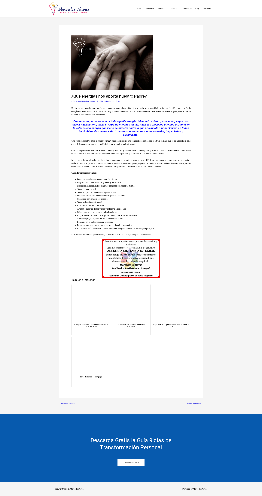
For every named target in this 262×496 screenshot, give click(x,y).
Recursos (188, 9)
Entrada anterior (67, 404)
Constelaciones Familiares (84, 101)
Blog (197, 9)
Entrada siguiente (194, 404)
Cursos (175, 9)
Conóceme (149, 9)
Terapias (162, 9)
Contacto (207, 9)
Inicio (139, 9)
